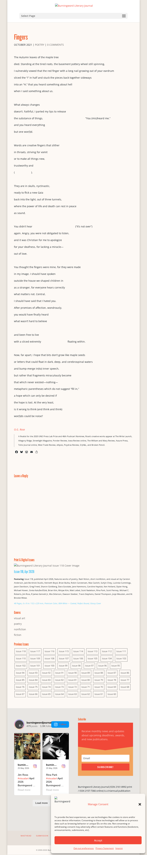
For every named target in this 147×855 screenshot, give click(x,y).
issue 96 (102, 665)
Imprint (119, 848)
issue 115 (64, 651)
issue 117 (35, 651)
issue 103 (121, 658)
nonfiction (20, 629)
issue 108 (49, 658)
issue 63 (72, 694)
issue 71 (85, 686)
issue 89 (85, 672)
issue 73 (59, 686)
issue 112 (107, 651)
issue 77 (125, 679)
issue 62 (85, 694)
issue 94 (20, 672)
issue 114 (78, 651)
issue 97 (89, 665)
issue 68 (125, 686)
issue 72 (72, 686)
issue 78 (112, 679)
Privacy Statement (105, 848)
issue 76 (20, 686)
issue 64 (59, 694)
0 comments (55, 44)
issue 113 (92, 651)
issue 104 (107, 658)
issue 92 (46, 672)
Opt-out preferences (84, 848)
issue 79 (98, 679)
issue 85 (20, 679)
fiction (17, 635)
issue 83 (46, 679)
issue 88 (98, 672)
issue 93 (33, 672)
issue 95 (115, 665)
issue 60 (112, 694)
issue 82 (59, 679)
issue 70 (98, 686)
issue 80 (85, 679)
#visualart (23, 778)
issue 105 (92, 658)
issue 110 (21, 658)
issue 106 (78, 658)
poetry (39, 44)
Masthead (26, 835)
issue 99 (63, 665)
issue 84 (33, 679)
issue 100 (49, 665)
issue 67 (20, 694)
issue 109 (35, 658)
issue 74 (46, 686)
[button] (140, 804)
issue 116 (49, 651)
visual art (19, 618)
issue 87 (112, 672)
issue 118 (21, 651)
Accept (98, 840)
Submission (42, 835)
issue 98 (76, 665)
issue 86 (125, 672)
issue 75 (33, 686)
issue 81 (72, 679)
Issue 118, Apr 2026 (24, 571)
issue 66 (33, 694)
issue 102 (21, 665)
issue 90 (72, 672)
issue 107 (64, 658)
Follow (62, 724)
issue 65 (46, 694)
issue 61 (98, 694)
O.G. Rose (19, 429)
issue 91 (59, 672)
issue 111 (121, 651)
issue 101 (35, 665)
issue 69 (112, 686)
